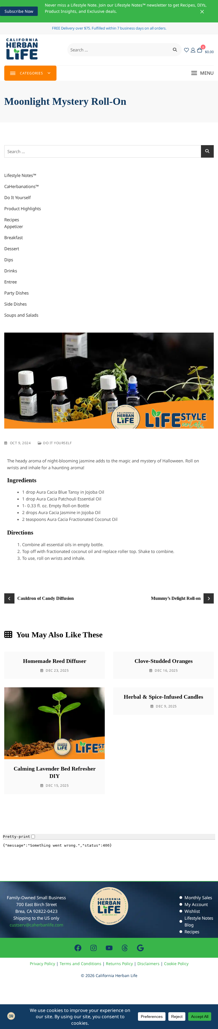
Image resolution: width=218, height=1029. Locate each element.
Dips (8, 259)
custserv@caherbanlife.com (36, 925)
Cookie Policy (176, 963)
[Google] (140, 948)
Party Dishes (16, 293)
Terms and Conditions (80, 963)
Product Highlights (22, 208)
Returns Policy (119, 963)
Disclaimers (148, 963)
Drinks (10, 271)
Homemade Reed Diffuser (54, 661)
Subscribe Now (19, 11)
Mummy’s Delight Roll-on (176, 598)
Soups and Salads (21, 315)
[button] (202, 73)
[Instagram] (93, 948)
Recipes (11, 219)
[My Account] (193, 49)
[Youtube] (109, 948)
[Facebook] (78, 948)
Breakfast (13, 237)
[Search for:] (124, 49)
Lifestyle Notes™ (20, 175)
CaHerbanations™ (21, 186)
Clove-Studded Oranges (164, 661)
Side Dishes (15, 304)
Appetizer (13, 226)
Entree (10, 282)
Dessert (11, 248)
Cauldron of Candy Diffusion (45, 598)
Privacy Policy (42, 963)
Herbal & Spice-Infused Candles (163, 697)
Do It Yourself (17, 197)
